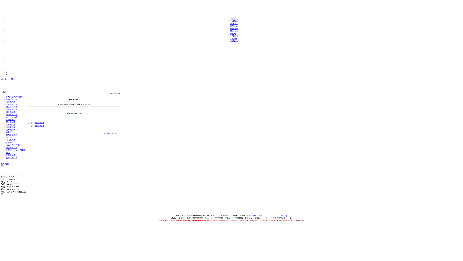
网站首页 (234, 19)
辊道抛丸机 (10, 102)
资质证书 (234, 24)
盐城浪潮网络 (222, 215)
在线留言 (234, 39)
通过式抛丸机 (11, 117)
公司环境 (234, 36)
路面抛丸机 (10, 155)
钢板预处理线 (11, 107)
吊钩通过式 (10, 120)
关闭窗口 (115, 133)
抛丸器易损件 (11, 135)
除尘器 (9, 137)
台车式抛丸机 (11, 110)
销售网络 (234, 34)
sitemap (284, 215)
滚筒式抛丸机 (11, 104)
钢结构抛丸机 (11, 115)
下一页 (10, 79)
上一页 (4, 79)
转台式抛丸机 (11, 148)
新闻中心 (234, 26)
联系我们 (234, 41)
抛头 (8, 153)
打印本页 (107, 133)
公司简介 (234, 21)
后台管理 (252, 215)
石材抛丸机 (10, 122)
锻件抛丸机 (10, 130)
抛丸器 (9, 132)
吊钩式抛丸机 (11, 99)
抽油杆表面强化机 (13, 145)
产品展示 (234, 29)
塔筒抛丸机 (10, 125)
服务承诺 (234, 31)
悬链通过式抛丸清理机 (15, 150)
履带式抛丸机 (11, 158)
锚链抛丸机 (10, 127)
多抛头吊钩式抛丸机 (14, 97)
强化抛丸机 (10, 140)
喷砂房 (9, 142)
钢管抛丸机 (10, 112)
